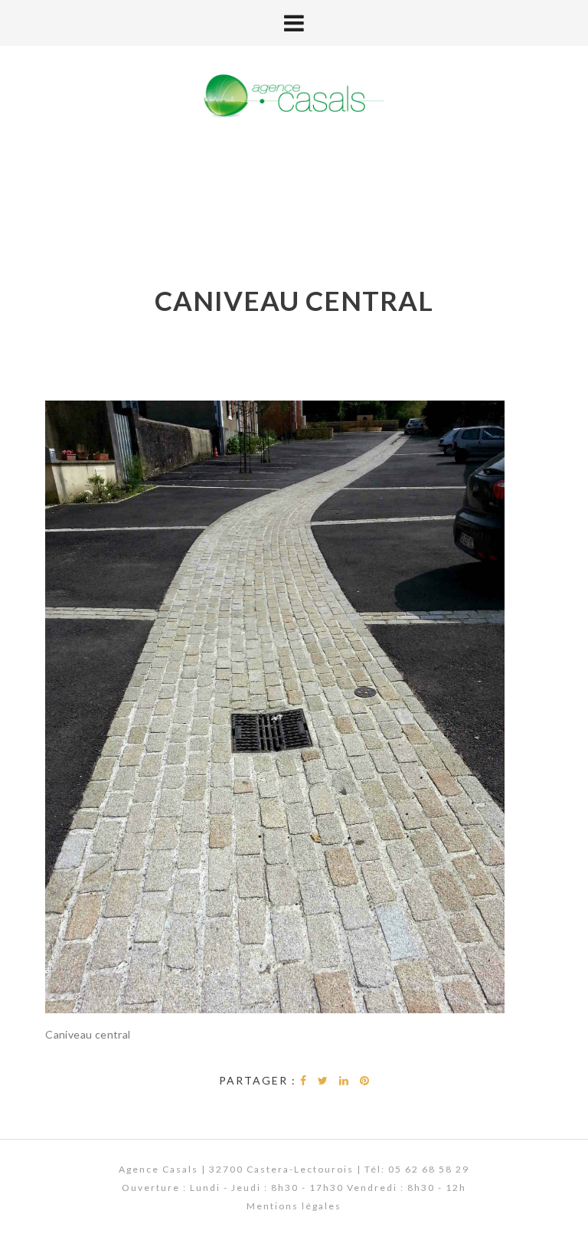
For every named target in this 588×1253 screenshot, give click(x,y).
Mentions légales (294, 1206)
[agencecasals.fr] (294, 97)
